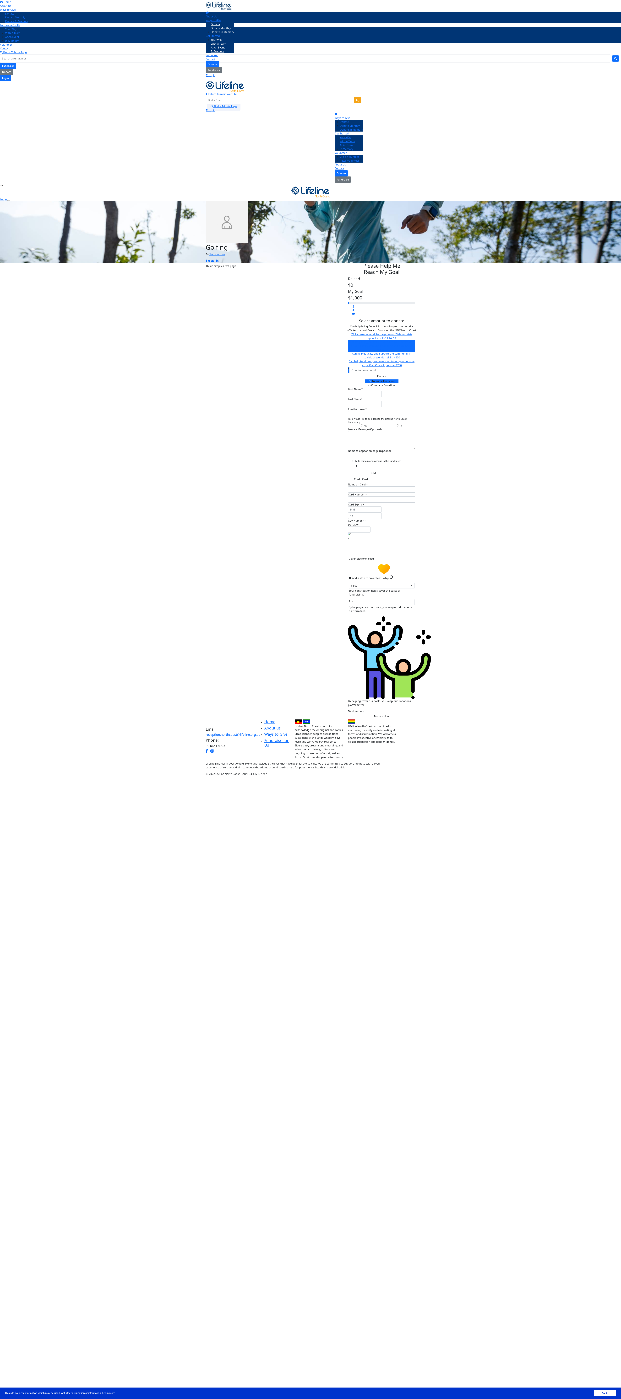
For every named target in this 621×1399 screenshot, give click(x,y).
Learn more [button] (108, 1393)
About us (272, 728)
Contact (210, 59)
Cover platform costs (362, 558)
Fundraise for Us (276, 743)
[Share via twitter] (209, 261)
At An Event (218, 47)
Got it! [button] (605, 1393)
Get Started (213, 36)
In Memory (217, 51)
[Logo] (219, 5)
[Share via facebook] (206, 261)
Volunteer (212, 55)
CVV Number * (357, 520)
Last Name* (355, 399)
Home (269, 721)
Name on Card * (358, 484)
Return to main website (222, 94)
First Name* (355, 389)
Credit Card (361, 479)
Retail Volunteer (349, 160)
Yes (365, 425)
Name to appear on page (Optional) (370, 451)
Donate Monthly (221, 28)
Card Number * (357, 494)
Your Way (216, 40)
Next (373, 473)
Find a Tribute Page (225, 106)
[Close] (8, 200)
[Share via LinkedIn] (217, 261)
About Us (211, 16)
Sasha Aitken (217, 254)
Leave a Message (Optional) (365, 429)
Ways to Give (213, 20)
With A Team (218, 43)
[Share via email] (212, 261)
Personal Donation (383, 381)
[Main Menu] (1, 185)
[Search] (357, 100)
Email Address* (357, 409)
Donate (215, 24)
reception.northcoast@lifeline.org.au (233, 734)
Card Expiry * (356, 504)
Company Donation (382, 385)
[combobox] (381, 586)
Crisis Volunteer (349, 157)
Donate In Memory (222, 32)
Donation (354, 524)
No (400, 425)
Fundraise (214, 70)
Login (211, 75)
